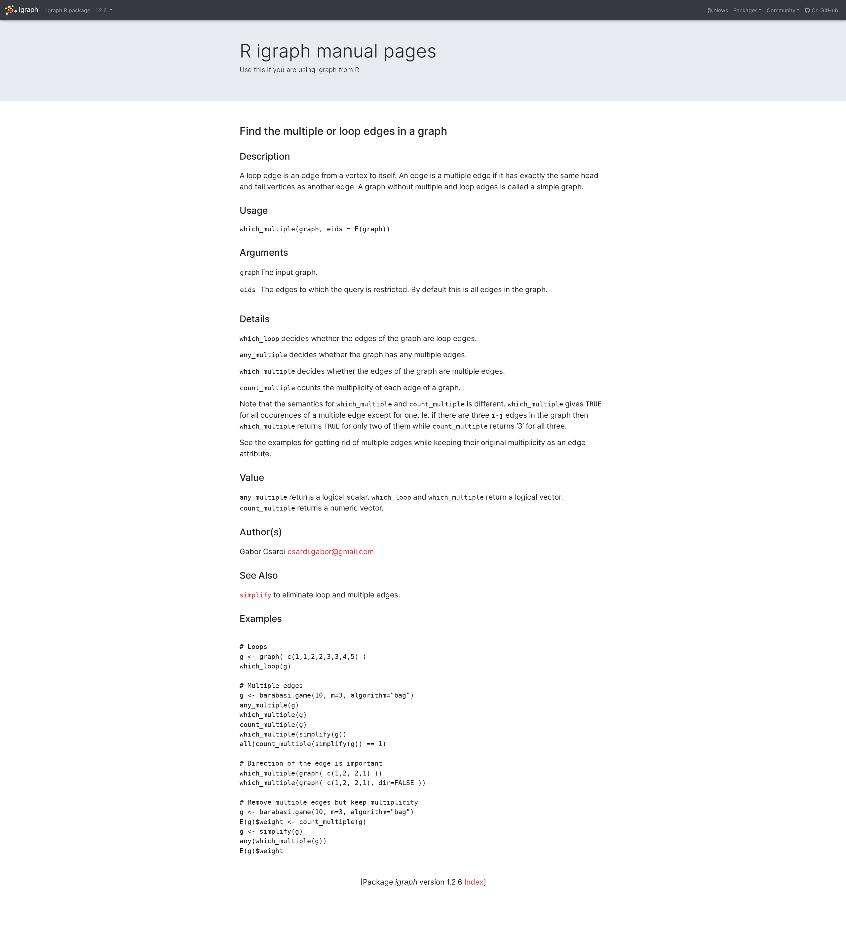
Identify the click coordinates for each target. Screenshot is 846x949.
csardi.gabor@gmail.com (331, 551)
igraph (27, 10)
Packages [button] (745, 10)
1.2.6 (102, 10)
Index (473, 881)
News (720, 10)
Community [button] (781, 10)
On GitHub (824, 10)
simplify (255, 595)
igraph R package (68, 10)
